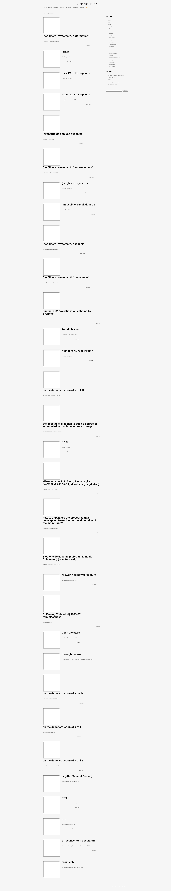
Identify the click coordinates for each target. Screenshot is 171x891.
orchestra (111, 35)
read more (88, 45)
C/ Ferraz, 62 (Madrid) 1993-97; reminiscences (62, 615)
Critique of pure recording (113, 82)
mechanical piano (112, 44)
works (50, 7)
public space (111, 60)
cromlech (68, 862)
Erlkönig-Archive (111, 77)
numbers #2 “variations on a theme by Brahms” (67, 312)
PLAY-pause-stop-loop (76, 94)
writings (56, 7)
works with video (113, 53)
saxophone (111, 46)
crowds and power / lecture (79, 574)
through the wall (72, 654)
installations (111, 55)
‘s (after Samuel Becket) (77, 776)
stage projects (112, 37)
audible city (70, 329)
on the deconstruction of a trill (62, 726)
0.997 (65, 442)
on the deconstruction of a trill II (63, 760)
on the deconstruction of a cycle (63, 693)
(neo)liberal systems (75, 183)
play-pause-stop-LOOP (112, 84)
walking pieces (112, 62)
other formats (112, 66)
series (109, 22)
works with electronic (113, 51)
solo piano (111, 40)
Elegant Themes (115, 886)
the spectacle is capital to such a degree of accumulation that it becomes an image (70, 425)
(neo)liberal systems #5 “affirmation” (66, 35)
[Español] (86, 7)
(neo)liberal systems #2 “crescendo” (66, 277)
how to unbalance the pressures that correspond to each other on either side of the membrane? (69, 520)
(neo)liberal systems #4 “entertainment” (68, 167)
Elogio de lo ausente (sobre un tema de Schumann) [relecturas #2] (67, 558)
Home (44, 13)
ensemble (111, 33)
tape (110, 48)
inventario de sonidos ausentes (63, 133)
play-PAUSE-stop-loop (76, 73)
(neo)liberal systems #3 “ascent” (63, 243)
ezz (64, 819)
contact (82, 7)
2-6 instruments (112, 31)
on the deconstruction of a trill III (63, 390)
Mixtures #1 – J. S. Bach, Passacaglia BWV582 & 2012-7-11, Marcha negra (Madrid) (71, 483)
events (62, 7)
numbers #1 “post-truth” (77, 350)
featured (109, 20)
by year (109, 24)
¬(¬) (64, 797)
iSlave (66, 51)
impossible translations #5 (78, 204)
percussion (111, 42)
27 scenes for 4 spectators (79, 840)
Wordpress (126, 886)
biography (68, 7)
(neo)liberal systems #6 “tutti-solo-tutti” (116, 75)
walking (109, 79)
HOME (45, 7)
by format (110, 26)
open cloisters (71, 632)
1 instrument (111, 28)
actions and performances (114, 57)
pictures (75, 7)
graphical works (112, 64)
